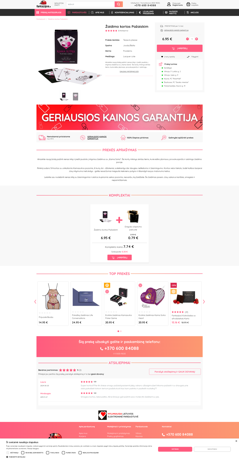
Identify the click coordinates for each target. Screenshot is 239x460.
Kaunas (139, 436)
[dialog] (119, 449)
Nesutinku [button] (212, 449)
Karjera (82, 436)
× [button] (236, 441)
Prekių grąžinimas (115, 436)
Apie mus (83, 433)
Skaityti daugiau (33, 448)
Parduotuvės (142, 426)
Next (204, 302)
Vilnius (138, 433)
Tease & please (130, 40)
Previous (35, 302)
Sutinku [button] (175, 449)
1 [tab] (64, 97)
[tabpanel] (70, 55)
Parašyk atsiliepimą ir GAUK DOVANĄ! (175, 371)
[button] (50, 12)
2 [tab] (76, 97)
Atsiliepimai (119, 363)
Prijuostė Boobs (46, 317)
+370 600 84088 (145, 5)
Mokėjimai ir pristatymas (118, 433)
